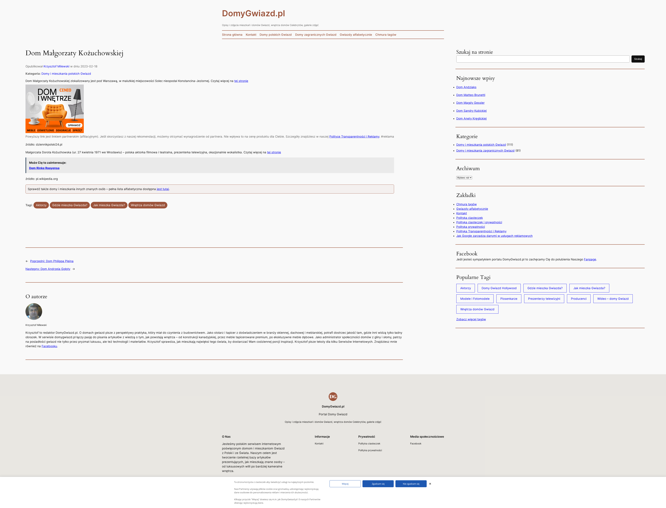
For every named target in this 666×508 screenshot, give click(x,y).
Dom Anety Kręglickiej (471, 118)
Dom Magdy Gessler (470, 102)
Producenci (579, 298)
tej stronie (241, 81)
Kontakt (461, 213)
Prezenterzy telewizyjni (544, 298)
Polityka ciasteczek (469, 218)
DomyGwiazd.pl (253, 13)
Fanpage (590, 259)
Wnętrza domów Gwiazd (148, 205)
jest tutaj (163, 189)
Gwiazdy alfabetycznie (472, 209)
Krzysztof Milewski (56, 66)
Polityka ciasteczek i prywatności (479, 222)
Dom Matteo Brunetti (470, 95)
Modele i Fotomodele (475, 298)
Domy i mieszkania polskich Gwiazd (66, 73)
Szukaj (638, 58)
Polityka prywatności (470, 227)
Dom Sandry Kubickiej (471, 110)
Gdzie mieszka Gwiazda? (69, 205)
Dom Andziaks (466, 87)
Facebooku (49, 346)
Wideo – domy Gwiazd (613, 298)
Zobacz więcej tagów (471, 319)
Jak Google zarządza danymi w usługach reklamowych (494, 236)
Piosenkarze (508, 298)
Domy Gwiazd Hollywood (499, 288)
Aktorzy (41, 205)
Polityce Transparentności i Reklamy (354, 136)
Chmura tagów (466, 204)
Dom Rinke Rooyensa (44, 168)
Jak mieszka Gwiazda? (109, 205)
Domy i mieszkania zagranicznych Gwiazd (485, 150)
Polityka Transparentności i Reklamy (481, 231)
